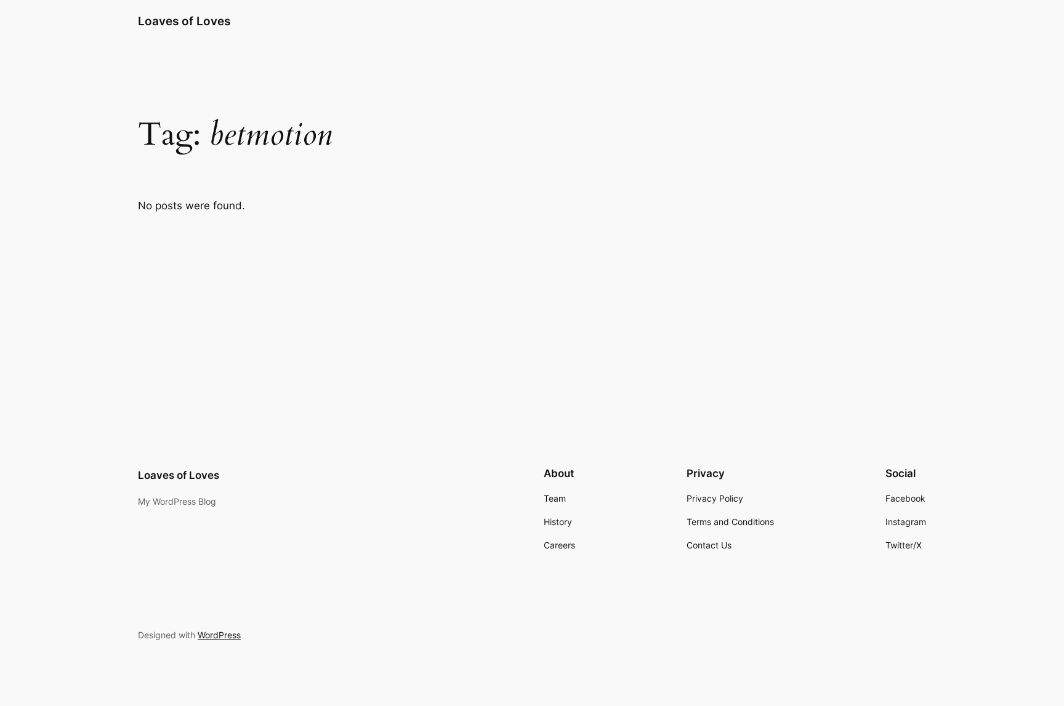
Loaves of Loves (184, 21)
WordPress (219, 635)
